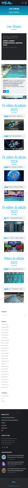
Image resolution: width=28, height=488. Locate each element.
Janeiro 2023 (4, 337)
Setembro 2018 (5, 374)
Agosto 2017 (4, 387)
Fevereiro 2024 (5, 329)
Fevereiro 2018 (5, 379)
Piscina (3, 401)
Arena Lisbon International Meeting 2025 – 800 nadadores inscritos (15, 463)
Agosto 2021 (4, 350)
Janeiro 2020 (4, 356)
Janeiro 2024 (4, 332)
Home (11, 12)
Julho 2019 (4, 363)
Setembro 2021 (5, 348)
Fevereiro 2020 (5, 353)
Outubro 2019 (4, 358)
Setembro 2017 (5, 384)
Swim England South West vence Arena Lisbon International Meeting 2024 (16, 469)
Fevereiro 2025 (5, 327)
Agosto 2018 (4, 376)
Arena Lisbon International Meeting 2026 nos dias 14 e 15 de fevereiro (15, 456)
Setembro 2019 (5, 361)
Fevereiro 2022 (5, 343)
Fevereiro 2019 (5, 366)
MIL (2, 398)
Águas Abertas (5, 395)
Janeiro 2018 (4, 382)
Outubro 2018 (4, 371)
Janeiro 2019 (4, 369)
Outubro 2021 (4, 345)
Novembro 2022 (5, 340)
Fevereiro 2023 (5, 335)
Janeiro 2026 (4, 324)
